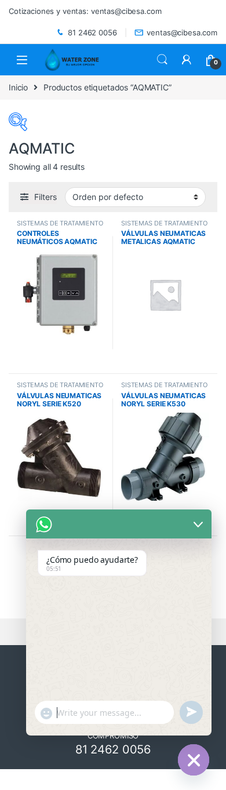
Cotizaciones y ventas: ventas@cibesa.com (85, 11)
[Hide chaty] (193, 760)
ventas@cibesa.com (182, 32)
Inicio (18, 87)
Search (162, 59)
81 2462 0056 (92, 32)
